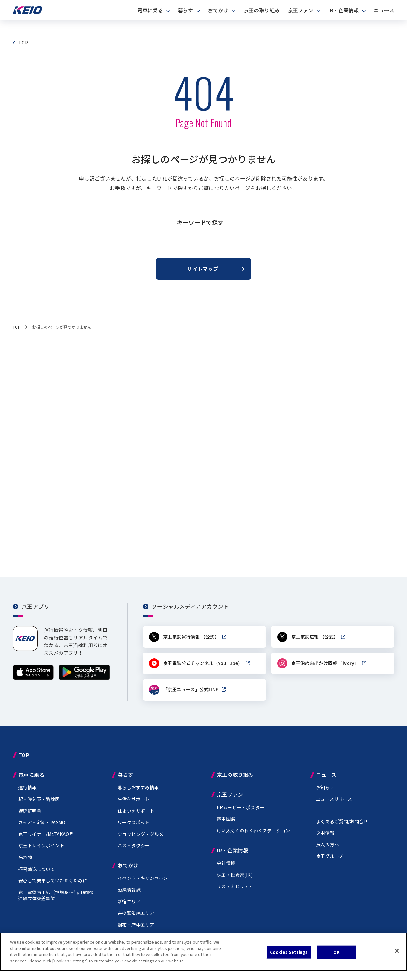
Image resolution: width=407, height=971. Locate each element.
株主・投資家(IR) (234, 875)
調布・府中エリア (136, 924)
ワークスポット (134, 822)
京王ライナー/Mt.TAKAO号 (45, 834)
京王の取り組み (262, 10)
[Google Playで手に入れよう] (84, 677)
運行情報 (27, 787)
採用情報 (325, 833)
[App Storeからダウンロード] (33, 677)
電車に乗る (150, 10)
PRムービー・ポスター (240, 807)
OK (336, 952)
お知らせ (325, 787)
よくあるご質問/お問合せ (342, 821)
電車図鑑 (226, 819)
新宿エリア (129, 901)
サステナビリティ (235, 886)
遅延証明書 (29, 811)
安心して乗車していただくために (52, 880)
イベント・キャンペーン (143, 878)
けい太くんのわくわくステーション (253, 830)
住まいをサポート (136, 811)
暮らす (185, 10)
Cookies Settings (289, 952)
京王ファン (300, 10)
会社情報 (226, 863)
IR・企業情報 (343, 10)
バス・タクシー (134, 845)
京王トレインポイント (41, 845)
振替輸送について (36, 869)
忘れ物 (25, 857)
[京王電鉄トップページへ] (27, 12)
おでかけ (218, 10)
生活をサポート (134, 799)
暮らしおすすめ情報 (138, 787)
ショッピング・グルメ (140, 834)
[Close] (397, 951)
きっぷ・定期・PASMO (42, 822)
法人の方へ (327, 844)
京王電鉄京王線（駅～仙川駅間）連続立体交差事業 (57, 895)
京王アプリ (35, 606)
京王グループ (329, 856)
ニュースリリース (334, 799)
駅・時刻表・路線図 (39, 799)
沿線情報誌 (129, 889)
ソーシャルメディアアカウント (190, 606)
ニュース (384, 10)
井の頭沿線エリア (136, 913)
